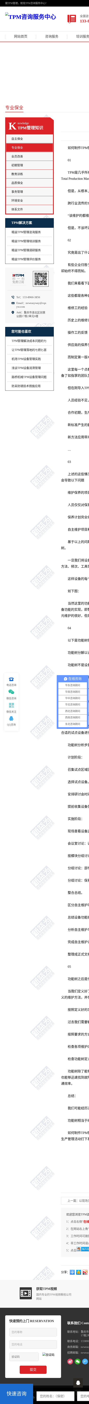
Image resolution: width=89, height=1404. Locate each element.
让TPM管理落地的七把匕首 (29, 350)
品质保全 (17, 182)
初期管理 (17, 165)
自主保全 (17, 138)
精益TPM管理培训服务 (26, 241)
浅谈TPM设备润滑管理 (26, 368)
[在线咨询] (78, 1383)
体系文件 (17, 209)
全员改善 (17, 156)
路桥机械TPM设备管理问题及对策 (29, 378)
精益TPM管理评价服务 (26, 259)
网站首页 (20, 36)
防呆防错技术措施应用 (26, 386)
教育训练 (17, 174)
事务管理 (17, 191)
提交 (33, 1369)
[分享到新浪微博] (85, 1272)
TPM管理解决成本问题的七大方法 (29, 342)
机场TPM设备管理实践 (26, 359)
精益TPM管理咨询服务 (26, 232)
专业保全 (17, 147)
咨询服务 (51, 36)
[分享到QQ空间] (78, 1272)
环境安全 (17, 200)
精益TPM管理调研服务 (26, 250)
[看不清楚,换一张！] (49, 1356)
